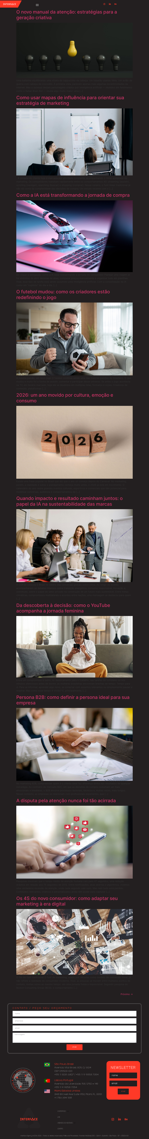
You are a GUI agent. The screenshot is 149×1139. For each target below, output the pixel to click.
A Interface (61, 1111)
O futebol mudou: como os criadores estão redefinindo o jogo (63, 294)
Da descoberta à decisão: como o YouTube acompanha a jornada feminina (63, 608)
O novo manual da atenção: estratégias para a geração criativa (66, 14)
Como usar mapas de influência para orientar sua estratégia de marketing (70, 100)
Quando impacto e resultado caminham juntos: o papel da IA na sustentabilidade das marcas (69, 501)
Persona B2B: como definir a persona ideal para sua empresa (73, 700)
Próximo (127, 994)
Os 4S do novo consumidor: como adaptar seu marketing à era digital (67, 901)
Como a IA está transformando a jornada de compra (73, 195)
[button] (37, 5)
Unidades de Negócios (65, 1123)
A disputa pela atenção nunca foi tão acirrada (66, 800)
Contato (60, 1129)
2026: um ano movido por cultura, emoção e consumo (64, 397)
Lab (58, 1117)
